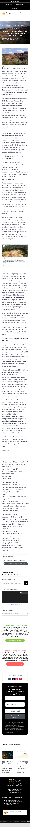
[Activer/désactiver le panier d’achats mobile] (20, 13)
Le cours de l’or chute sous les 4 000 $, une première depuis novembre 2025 (22, 766)
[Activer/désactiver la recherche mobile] (23, 13)
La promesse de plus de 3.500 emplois (17, 564)
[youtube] (20, 679)
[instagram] (8, 574)
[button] (3, 762)
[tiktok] (11, 574)
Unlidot (28, 821)
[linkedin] (14, 574)
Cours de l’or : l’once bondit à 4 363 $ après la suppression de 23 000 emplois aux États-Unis (7, 766)
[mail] (17, 574)
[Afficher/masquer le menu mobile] (27, 13)
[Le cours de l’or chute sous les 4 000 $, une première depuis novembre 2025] (22, 752)
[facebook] (2, 574)
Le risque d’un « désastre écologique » (17, 560)
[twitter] (5, 574)
